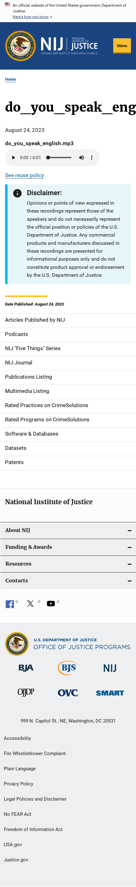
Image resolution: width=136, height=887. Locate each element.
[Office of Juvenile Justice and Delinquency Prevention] (26, 698)
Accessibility (17, 738)
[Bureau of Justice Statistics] (68, 676)
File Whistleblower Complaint (35, 753)
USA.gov (13, 844)
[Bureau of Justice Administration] (26, 673)
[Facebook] (12, 606)
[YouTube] (53, 606)
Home (10, 79)
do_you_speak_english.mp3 (39, 143)
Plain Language (20, 769)
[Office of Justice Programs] (20, 45)
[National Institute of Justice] (110, 673)
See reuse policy (24, 175)
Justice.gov (16, 860)
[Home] (69, 45)
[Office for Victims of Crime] (68, 697)
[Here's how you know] (68, 11)
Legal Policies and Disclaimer (35, 799)
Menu (122, 45)
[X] (32, 606)
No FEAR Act (17, 814)
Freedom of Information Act (33, 829)
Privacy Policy (18, 784)
